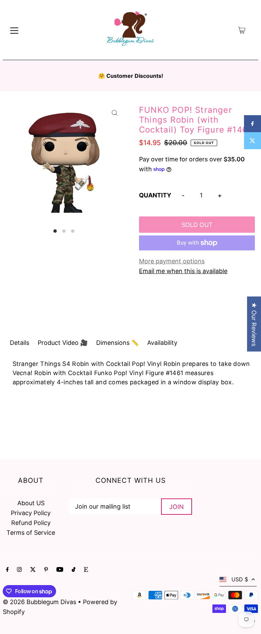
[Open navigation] (14, 30)
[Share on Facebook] (252, 123)
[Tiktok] (73, 570)
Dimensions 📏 (117, 342)
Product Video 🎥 (63, 342)
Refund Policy (31, 522)
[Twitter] (33, 570)
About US (31, 503)
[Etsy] (86, 570)
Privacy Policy (31, 512)
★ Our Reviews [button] (254, 324)
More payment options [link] (172, 261)
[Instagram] (19, 570)
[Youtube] (59, 570)
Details (19, 342)
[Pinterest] (46, 570)
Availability (162, 342)
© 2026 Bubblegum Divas (40, 601)
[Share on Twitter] (252, 140)
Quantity (155, 195)
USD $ (239, 579)
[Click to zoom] (114, 112)
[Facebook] (7, 570)
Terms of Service (30, 532)
